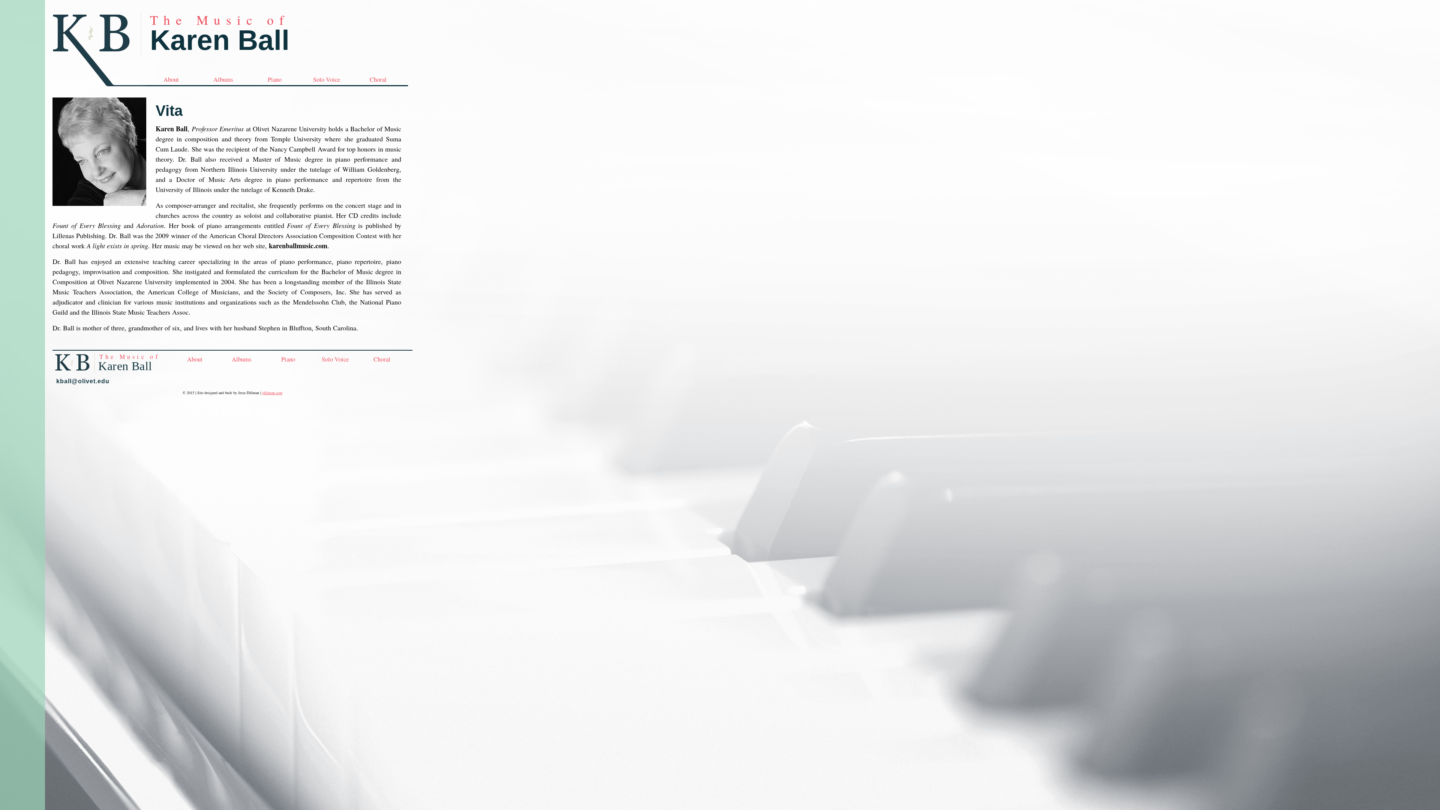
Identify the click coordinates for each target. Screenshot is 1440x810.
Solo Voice (326, 79)
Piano (275, 79)
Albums (223, 79)
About (171, 79)
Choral (378, 79)
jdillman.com (272, 392)
